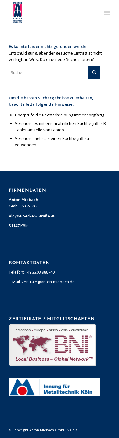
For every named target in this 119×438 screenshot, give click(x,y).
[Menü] (106, 12)
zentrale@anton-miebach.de (48, 281)
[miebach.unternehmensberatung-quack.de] (49, 12)
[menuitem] (106, 12)
